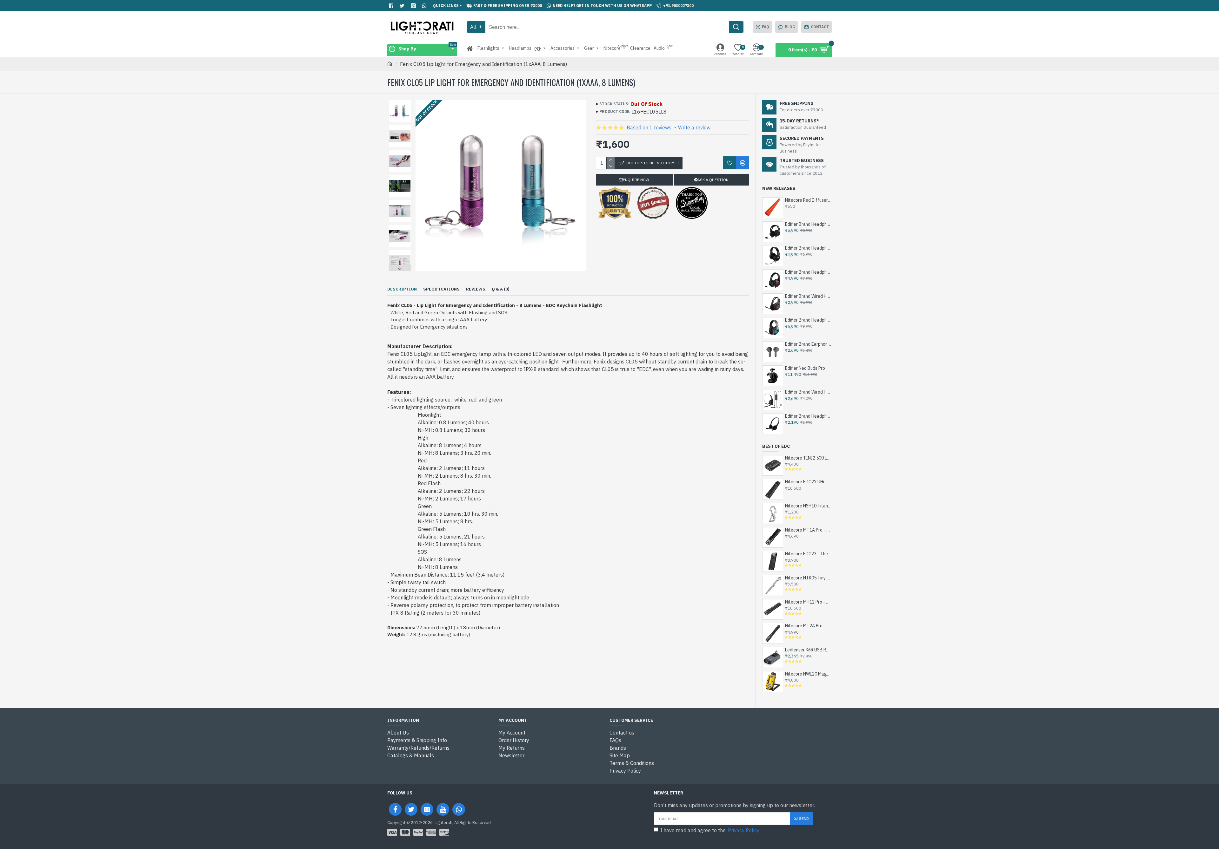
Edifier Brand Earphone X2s (808, 344)
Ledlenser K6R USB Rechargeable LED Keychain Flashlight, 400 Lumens (808, 650)
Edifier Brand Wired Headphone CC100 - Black (808, 392)
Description (402, 289)
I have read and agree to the (709, 830)
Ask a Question (713, 179)
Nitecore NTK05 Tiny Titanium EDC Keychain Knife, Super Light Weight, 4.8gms (808, 578)
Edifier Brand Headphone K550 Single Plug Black (808, 416)
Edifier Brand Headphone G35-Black (808, 224)
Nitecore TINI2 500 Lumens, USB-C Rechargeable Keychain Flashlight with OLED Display (808, 458)
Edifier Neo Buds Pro (805, 368)
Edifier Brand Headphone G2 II (808, 272)
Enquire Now (636, 179)
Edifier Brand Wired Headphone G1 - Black (808, 296)
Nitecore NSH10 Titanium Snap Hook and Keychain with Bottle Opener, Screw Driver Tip (808, 506)
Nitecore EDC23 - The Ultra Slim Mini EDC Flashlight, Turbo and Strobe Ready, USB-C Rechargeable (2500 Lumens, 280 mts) (808, 554)
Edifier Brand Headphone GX (808, 320)
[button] (400, 102)
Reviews (475, 289)
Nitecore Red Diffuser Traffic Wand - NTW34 (808, 200)
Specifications (441, 289)
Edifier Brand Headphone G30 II (808, 248)
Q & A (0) (501, 289)
